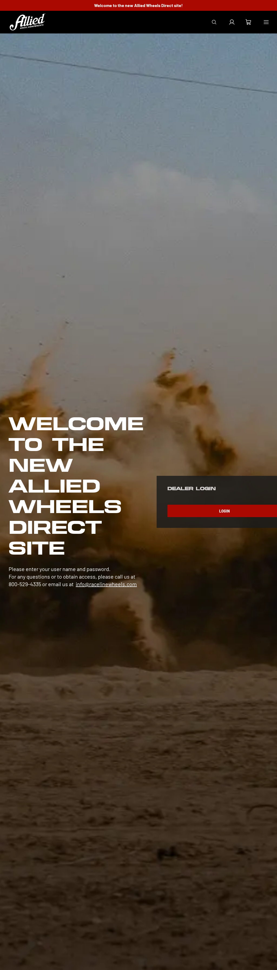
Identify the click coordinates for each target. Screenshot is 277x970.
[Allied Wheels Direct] (28, 22)
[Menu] (266, 22)
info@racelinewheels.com (106, 584)
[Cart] (248, 22)
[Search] (214, 22)
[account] (232, 22)
